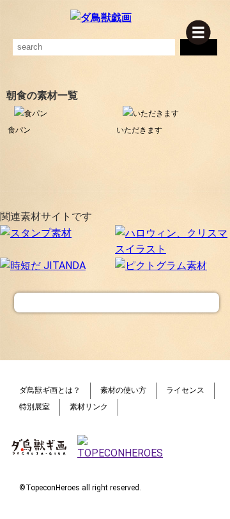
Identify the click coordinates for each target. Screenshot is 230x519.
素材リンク (89, 406)
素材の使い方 (123, 390)
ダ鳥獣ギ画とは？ (49, 390)
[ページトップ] (116, 302)
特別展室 (34, 406)
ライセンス (185, 390)
